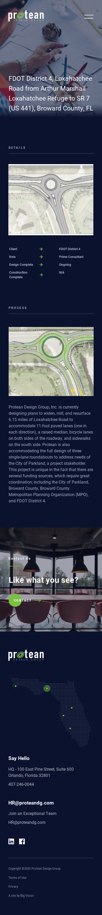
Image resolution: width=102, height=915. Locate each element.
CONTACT (23, 600)
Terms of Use (17, 877)
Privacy (13, 886)
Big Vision (27, 895)
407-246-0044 (21, 784)
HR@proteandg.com (27, 822)
